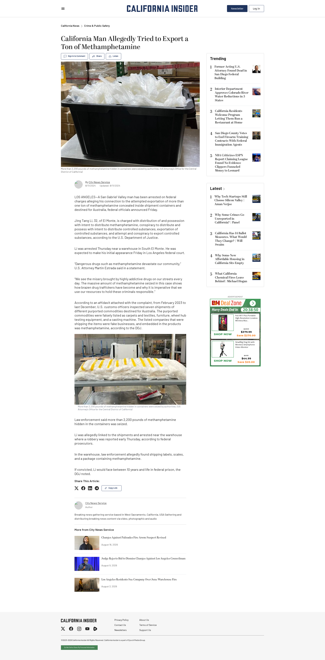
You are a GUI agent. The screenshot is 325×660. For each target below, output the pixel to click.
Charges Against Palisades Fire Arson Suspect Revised (133, 538)
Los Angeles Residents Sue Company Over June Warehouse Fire (139, 580)
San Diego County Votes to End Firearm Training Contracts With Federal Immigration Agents (231, 139)
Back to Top (312, 653)
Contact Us (120, 625)
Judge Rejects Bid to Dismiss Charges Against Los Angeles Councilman (143, 559)
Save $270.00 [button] (246, 335)
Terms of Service (148, 625)
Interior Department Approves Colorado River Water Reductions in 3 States (231, 95)
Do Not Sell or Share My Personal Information (79, 647)
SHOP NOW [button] (223, 334)
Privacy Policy (121, 620)
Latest (216, 189)
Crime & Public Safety (97, 26)
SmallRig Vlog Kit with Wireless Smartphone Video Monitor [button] (245, 344)
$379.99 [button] (246, 331)
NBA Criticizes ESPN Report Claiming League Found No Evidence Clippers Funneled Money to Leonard (231, 163)
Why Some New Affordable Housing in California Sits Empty (229, 259)
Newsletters (120, 630)
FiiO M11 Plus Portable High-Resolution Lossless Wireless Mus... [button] (246, 318)
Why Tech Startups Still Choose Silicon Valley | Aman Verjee (230, 200)
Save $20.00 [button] (246, 362)
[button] (252, 303)
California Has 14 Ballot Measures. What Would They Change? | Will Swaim (231, 239)
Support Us (145, 630)
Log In (256, 8)
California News (70, 26)
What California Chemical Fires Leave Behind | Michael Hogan (231, 277)
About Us (144, 620)
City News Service (99, 182)
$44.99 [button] (246, 358)
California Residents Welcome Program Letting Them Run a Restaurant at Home (228, 117)
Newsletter (237, 8)
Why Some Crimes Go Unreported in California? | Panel (229, 219)
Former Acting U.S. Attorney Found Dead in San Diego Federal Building (230, 72)
